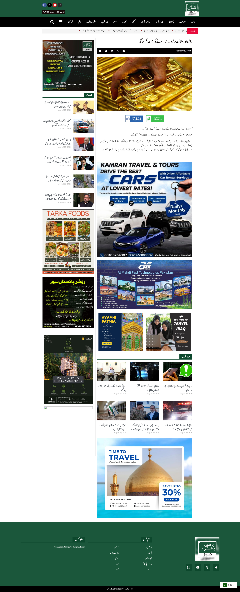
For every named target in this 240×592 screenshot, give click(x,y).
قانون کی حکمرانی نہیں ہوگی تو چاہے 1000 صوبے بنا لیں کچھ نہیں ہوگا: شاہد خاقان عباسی (57, 199)
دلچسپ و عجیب (91, 22)
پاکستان (171, 22)
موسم (117, 558)
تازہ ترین (182, 22)
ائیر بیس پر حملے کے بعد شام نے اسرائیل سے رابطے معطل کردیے (166, 30)
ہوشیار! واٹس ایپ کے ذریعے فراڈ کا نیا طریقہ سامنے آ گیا (133, 30)
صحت (117, 570)
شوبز (115, 22)
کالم (79, 22)
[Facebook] (44, 5)
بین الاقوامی (160, 22)
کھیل (133, 22)
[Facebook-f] (216, 567)
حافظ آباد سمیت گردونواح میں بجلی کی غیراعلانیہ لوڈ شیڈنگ (102, 30)
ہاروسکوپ (104, 22)
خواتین (70, 22)
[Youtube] (54, 5)
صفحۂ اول (193, 22)
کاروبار (124, 22)
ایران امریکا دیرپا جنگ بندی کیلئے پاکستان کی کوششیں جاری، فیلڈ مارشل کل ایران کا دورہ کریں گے (145, 429)
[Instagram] (60, 5)
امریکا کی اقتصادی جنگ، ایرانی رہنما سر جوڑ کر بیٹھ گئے (70, 30)
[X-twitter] (49, 5)
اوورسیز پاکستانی (145, 22)
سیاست (149, 570)
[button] (52, 22)
